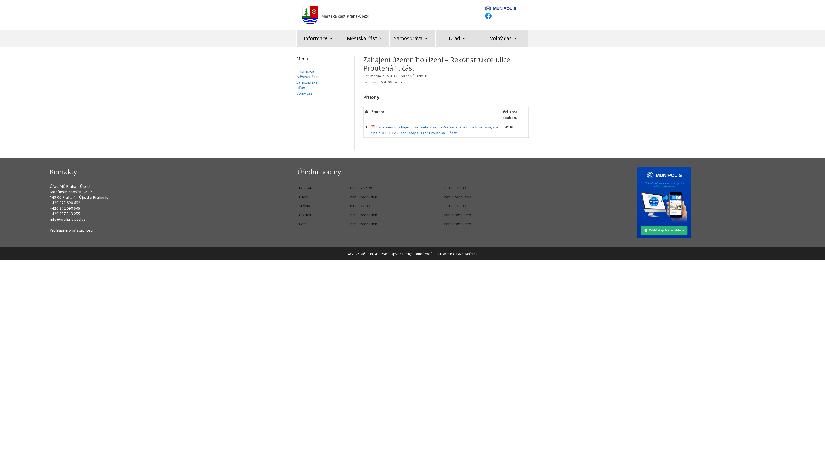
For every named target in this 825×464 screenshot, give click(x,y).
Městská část (362, 38)
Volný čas (501, 38)
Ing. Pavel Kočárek (463, 254)
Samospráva (408, 38)
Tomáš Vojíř (423, 254)
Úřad (454, 38)
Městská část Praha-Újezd (345, 16)
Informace (315, 38)
